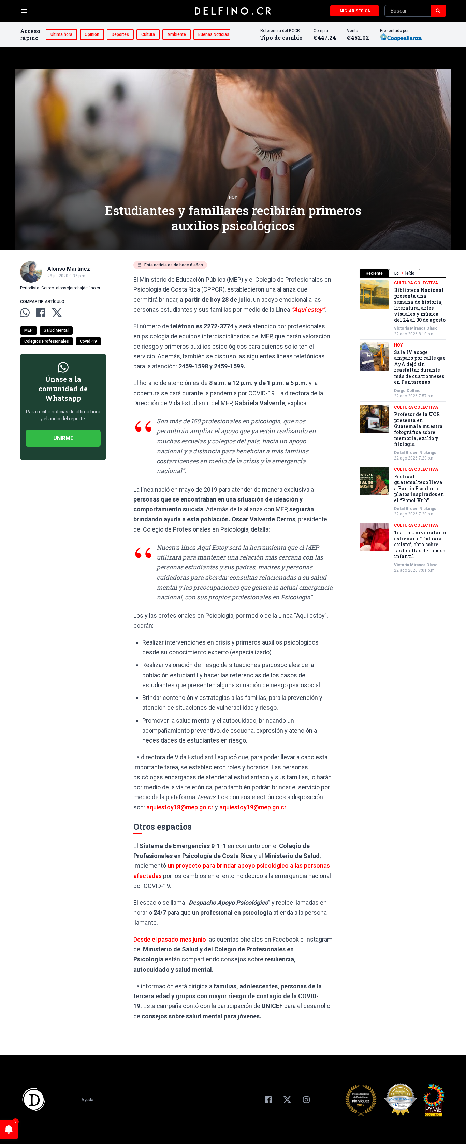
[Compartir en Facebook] (40, 312)
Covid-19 (88, 341)
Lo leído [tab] (404, 273)
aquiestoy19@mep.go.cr (253, 807)
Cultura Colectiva (416, 283)
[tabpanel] (403, 426)
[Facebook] (268, 1100)
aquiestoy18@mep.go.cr (180, 807)
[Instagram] (306, 1100)
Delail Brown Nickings (415, 452)
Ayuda (87, 1099)
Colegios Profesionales (46, 341)
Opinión (92, 34)
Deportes (120, 34)
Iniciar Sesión (354, 11)
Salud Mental (56, 330)
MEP (28, 330)
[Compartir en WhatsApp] (25, 312)
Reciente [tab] (374, 273)
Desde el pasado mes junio (169, 939)
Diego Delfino (407, 390)
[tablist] (403, 273)
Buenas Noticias (213, 34)
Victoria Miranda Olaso (416, 328)
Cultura (148, 34)
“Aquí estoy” (308, 309)
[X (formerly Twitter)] (287, 1100)
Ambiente (176, 34)
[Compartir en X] (57, 312)
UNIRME (63, 438)
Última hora (61, 34)
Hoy (233, 197)
